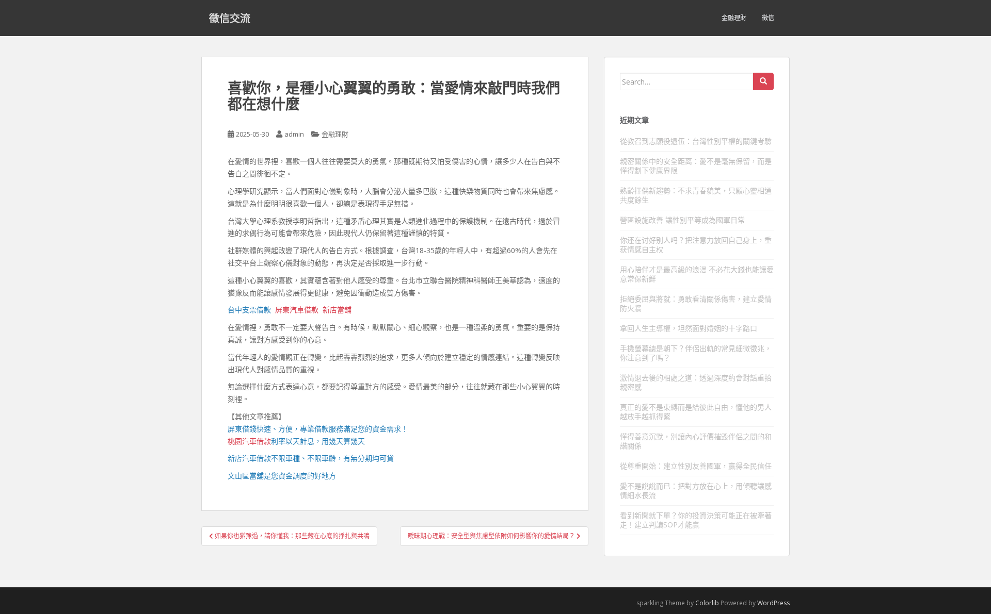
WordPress (773, 603)
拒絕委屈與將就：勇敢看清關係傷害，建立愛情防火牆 (696, 303)
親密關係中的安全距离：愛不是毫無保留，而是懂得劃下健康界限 (696, 165)
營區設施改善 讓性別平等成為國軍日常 (682, 220)
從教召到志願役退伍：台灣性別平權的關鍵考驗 (696, 141)
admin (294, 134)
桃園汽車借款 (249, 441)
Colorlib (707, 603)
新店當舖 (337, 309)
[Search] (763, 81)
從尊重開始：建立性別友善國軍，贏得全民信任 (696, 466)
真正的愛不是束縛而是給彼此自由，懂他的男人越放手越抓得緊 (696, 411)
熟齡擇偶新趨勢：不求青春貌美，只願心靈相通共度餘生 (696, 195)
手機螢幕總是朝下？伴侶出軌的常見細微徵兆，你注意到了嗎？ (696, 352)
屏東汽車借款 (296, 309)
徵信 (768, 17)
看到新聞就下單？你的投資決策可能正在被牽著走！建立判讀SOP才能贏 (696, 519)
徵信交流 (229, 18)
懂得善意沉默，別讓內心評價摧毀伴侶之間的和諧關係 (696, 441)
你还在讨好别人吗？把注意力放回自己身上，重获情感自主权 (696, 244)
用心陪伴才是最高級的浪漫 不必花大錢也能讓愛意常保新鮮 (697, 274)
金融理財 (734, 17)
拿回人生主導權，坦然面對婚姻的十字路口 (688, 328)
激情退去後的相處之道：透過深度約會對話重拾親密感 (696, 382)
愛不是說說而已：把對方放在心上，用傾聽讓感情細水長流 (696, 490)
